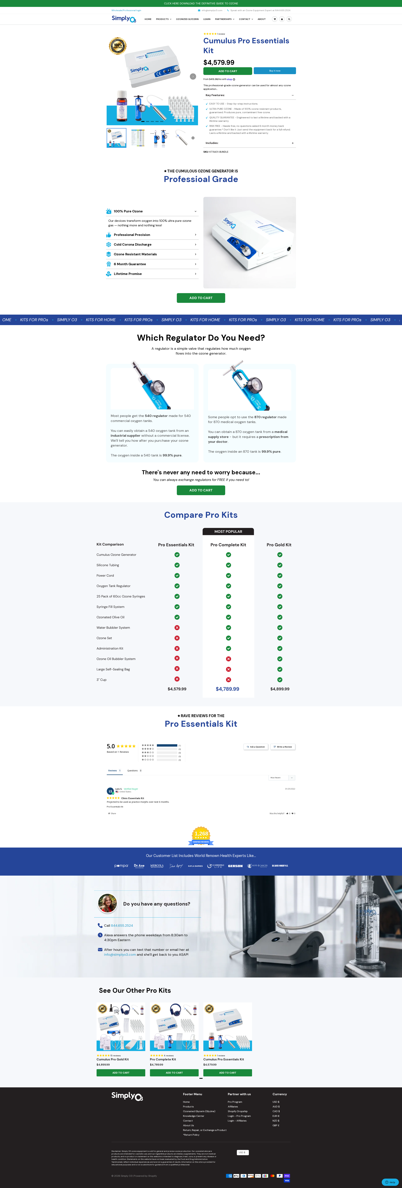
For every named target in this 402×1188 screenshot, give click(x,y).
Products (162, 19)
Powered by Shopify (145, 1175)
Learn (206, 19)
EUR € (276, 1116)
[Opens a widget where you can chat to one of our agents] (390, 1182)
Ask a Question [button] (257, 746)
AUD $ (276, 1106)
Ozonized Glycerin (187, 19)
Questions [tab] (132, 770)
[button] (288, 813)
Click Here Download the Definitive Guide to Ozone (201, 3)
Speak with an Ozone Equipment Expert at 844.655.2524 (260, 10)
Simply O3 (126, 1175)
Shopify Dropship (238, 1111)
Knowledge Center (193, 1116)
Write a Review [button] (284, 746)
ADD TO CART (201, 298)
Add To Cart (121, 1072)
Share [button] (113, 813)
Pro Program (235, 1102)
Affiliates (233, 1106)
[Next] (193, 76)
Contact (244, 19)
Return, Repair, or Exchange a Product (205, 1130)
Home (148, 19)
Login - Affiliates (237, 1120)
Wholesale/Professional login (126, 10)
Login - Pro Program (239, 1116)
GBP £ (276, 1125)
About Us (188, 1125)
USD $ (276, 1102)
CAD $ (276, 1111)
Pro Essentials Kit (115, 806)
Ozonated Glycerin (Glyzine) (199, 1111)
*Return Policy (191, 1134)
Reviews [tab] (112, 770)
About (262, 19)
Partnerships (223, 19)
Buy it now (274, 70)
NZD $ (276, 1120)
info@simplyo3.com (211, 10)
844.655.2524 (122, 925)
